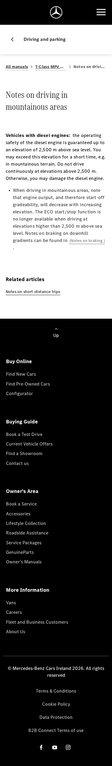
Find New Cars (21, 374)
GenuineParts (20, 552)
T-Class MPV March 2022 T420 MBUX (50, 67)
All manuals (17, 67)
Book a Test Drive (24, 434)
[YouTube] (54, 747)
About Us (15, 631)
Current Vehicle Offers (29, 444)
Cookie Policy (56, 704)
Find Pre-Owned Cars (28, 384)
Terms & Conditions (56, 691)
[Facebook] (41, 747)
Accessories (18, 514)
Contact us (17, 463)
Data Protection (56, 717)
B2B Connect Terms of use (56, 730)
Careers (14, 612)
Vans (11, 602)
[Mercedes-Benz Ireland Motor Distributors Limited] (56, 12)
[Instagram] (68, 747)
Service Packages (24, 543)
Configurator (19, 393)
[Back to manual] (15, 39)
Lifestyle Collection (26, 523)
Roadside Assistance (27, 533)
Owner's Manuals (24, 562)
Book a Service (21, 504)
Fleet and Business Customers (37, 622)
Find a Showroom (24, 453)
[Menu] (101, 12)
